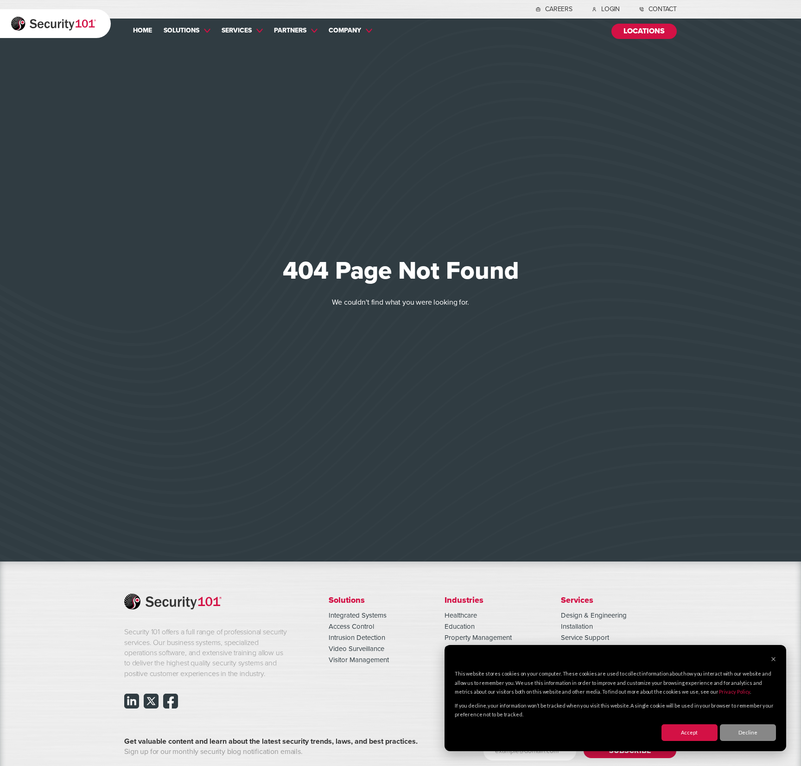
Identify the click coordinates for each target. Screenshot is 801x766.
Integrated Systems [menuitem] (358, 615)
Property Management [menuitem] (478, 637)
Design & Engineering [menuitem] (594, 615)
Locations (644, 31)
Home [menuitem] (142, 30)
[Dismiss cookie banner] (773, 659)
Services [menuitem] (237, 30)
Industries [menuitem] (464, 599)
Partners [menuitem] (290, 30)
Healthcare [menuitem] (461, 615)
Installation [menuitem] (577, 626)
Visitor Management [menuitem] (359, 660)
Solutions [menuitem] (181, 30)
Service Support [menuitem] (585, 637)
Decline (747, 732)
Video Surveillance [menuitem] (356, 649)
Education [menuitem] (460, 626)
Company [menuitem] (345, 30)
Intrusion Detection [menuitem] (357, 637)
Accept (689, 732)
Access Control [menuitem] (351, 626)
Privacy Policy (734, 692)
